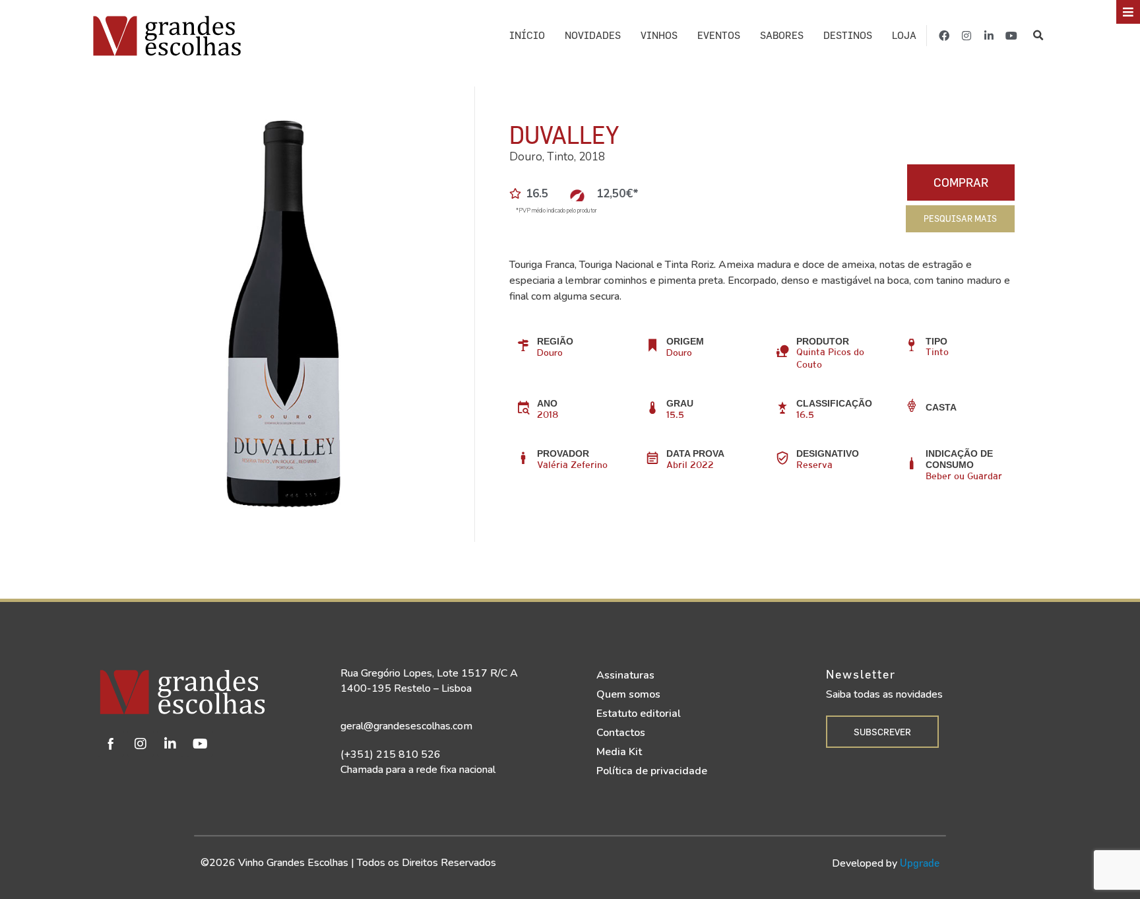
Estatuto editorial (638, 713)
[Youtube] (1011, 35)
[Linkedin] (170, 744)
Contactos (620, 732)
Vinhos (659, 35)
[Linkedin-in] (988, 35)
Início (527, 35)
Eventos (718, 35)
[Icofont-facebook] (111, 744)
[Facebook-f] (944, 35)
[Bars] (1128, 12)
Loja (904, 35)
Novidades (593, 35)
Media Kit (619, 752)
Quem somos (628, 694)
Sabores (782, 35)
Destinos (847, 35)
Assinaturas (625, 675)
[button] (1039, 36)
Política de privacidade (651, 771)
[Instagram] (966, 35)
